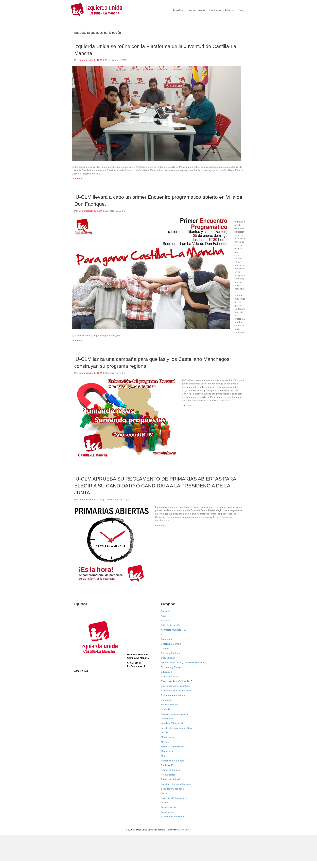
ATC (163, 634)
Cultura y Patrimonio (171, 653)
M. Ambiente (167, 737)
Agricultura (166, 611)
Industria (165, 709)
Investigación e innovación (175, 714)
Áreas (201, 10)
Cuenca (165, 648)
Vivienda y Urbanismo (172, 816)
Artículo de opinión (170, 625)
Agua (163, 616)
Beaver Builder (184, 830)
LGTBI (164, 732)
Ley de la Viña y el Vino (173, 723)
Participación (167, 765)
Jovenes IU (167, 718)
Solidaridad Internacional (174, 798)
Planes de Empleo (170, 770)
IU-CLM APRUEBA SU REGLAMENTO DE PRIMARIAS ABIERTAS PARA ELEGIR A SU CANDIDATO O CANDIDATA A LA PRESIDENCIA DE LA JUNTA (155, 485)
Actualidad (179, 10)
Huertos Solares (169, 704)
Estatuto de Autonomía (173, 695)
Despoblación (168, 657)
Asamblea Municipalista (173, 629)
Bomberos (166, 639)
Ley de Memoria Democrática (176, 728)
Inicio (192, 10)
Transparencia (168, 807)
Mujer (164, 756)
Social (164, 793)
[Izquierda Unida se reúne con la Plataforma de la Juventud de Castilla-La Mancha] (156, 113)
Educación (166, 672)
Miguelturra (167, 751)
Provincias (215, 10)
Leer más (77, 178)
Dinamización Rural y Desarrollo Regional (182, 662)
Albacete (165, 620)
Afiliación (230, 10)
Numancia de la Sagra (172, 760)
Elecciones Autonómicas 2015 (176, 681)
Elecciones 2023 (169, 676)
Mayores (165, 742)
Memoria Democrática (172, 746)
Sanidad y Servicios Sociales (176, 784)
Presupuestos (168, 774)
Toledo (164, 802)
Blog (241, 10)
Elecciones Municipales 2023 (176, 690)
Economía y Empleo (171, 667)
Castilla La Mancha (171, 643)
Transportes (167, 812)
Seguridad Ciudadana (172, 788)
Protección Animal (170, 779)
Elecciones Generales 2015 (175, 686)
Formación (166, 700)
